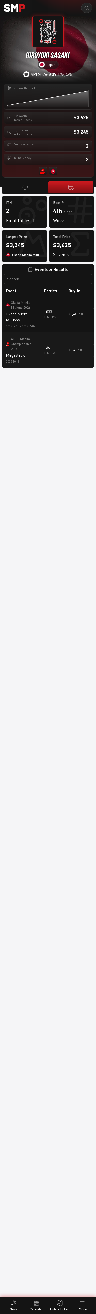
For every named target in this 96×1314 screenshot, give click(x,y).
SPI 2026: (44, 74)
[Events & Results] (70, 187)
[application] (47, 98)
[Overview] (25, 187)
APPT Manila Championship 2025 (21, 344)
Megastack (15, 355)
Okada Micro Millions (17, 316)
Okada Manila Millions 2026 (21, 304)
